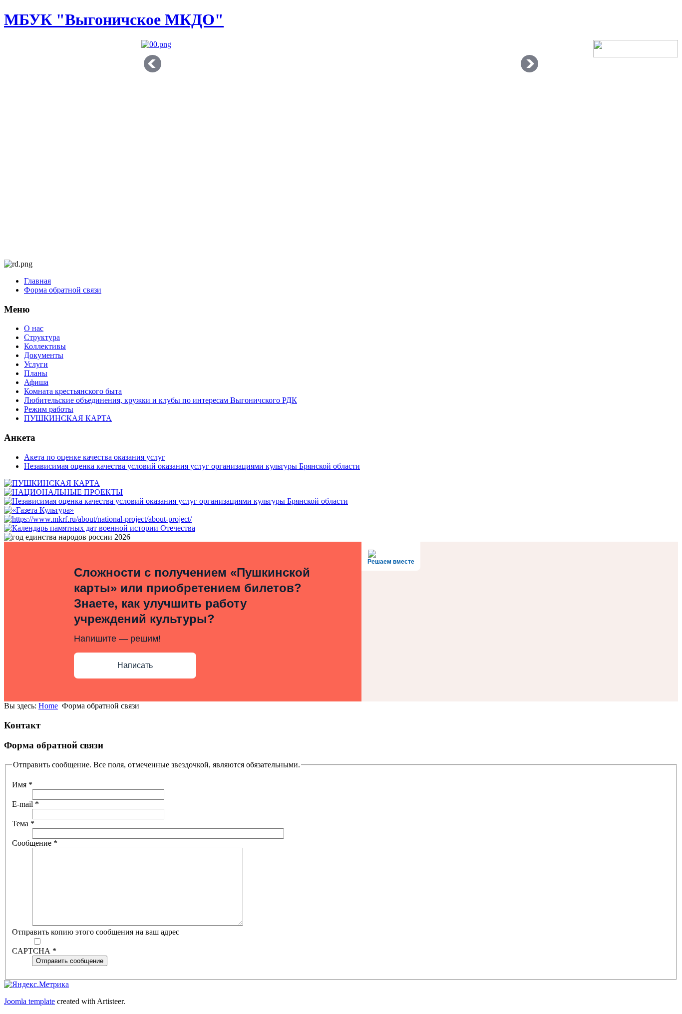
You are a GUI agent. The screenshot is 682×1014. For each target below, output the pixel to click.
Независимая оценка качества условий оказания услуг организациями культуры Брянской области (192, 466)
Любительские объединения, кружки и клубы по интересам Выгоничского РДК (160, 400)
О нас (33, 328)
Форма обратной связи (62, 290)
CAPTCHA (34, 951)
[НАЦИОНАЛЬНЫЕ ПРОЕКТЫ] (63, 492)
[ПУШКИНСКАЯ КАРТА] (52, 483)
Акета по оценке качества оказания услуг (94, 457)
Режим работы (48, 409)
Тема (23, 823)
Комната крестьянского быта (73, 391)
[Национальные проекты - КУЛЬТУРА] (98, 519)
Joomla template (29, 1001)
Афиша (36, 382)
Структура (42, 337)
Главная (37, 281)
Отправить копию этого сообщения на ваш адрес (95, 932)
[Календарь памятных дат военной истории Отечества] (99, 528)
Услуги (36, 364)
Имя (22, 784)
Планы (35, 373)
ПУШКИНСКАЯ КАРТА (68, 418)
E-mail (25, 804)
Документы (43, 355)
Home (48, 705)
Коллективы (45, 346)
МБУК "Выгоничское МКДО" (114, 19)
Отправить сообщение (69, 961)
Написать (135, 665)
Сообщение (34, 843)
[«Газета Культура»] (39, 510)
